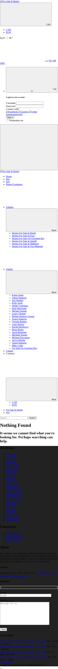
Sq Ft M (6, 38)
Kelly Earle (17, 303)
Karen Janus (17, 295)
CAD (48, 24)
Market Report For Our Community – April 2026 (23, 651)
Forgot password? (14, 114)
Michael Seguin (19, 311)
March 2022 (11, 515)
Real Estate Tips (13, 538)
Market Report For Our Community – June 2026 (23, 641)
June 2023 (11, 475)
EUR (8, 32)
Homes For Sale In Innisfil (24, 241)
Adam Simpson (19, 298)
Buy (8, 179)
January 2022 (12, 520)
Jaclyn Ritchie (18, 340)
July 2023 (10, 472)
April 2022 (11, 512)
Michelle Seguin (19, 335)
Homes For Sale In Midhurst (25, 243)
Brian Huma (17, 329)
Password (10, 106)
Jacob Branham (19, 332)
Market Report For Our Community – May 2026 (23, 646)
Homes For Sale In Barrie (24, 233)
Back (54, 230)
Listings (9, 207)
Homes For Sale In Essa (23, 236)
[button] (12, 111)
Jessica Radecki (19, 319)
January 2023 (12, 488)
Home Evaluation (14, 184)
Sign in (10, 117)
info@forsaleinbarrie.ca (16, 575)
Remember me (16, 120)
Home (9, 176)
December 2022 (13, 491)
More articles (6, 662)
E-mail (3, 592)
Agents (9, 269)
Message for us (7, 600)
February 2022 (13, 518)
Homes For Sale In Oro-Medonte (27, 246)
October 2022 (12, 496)
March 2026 (11, 464)
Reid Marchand (19, 308)
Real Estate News (14, 535)
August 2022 (12, 502)
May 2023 (11, 478)
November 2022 (13, 494)
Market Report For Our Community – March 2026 (24, 657)
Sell (8, 181)
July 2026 (10, 454)
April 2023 (11, 480)
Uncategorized (13, 541)
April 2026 (11, 462)
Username (10, 103)
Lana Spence (18, 324)
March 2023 (11, 483)
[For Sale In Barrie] (9, 1)
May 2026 (11, 459)
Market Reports (13, 533)
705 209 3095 (41, 573)
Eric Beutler (17, 300)
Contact (9, 351)
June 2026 (11, 457)
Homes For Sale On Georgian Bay (28, 238)
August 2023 (12, 470)
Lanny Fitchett (19, 313)
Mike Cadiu (17, 345)
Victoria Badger (19, 321)
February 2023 (13, 486)
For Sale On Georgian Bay (24, 348)
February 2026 (13, 467)
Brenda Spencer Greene (23, 316)
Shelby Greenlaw (20, 306)
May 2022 (11, 510)
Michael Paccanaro (21, 337)
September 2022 (13, 499)
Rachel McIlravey (20, 327)
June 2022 (11, 507)
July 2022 (10, 504)
